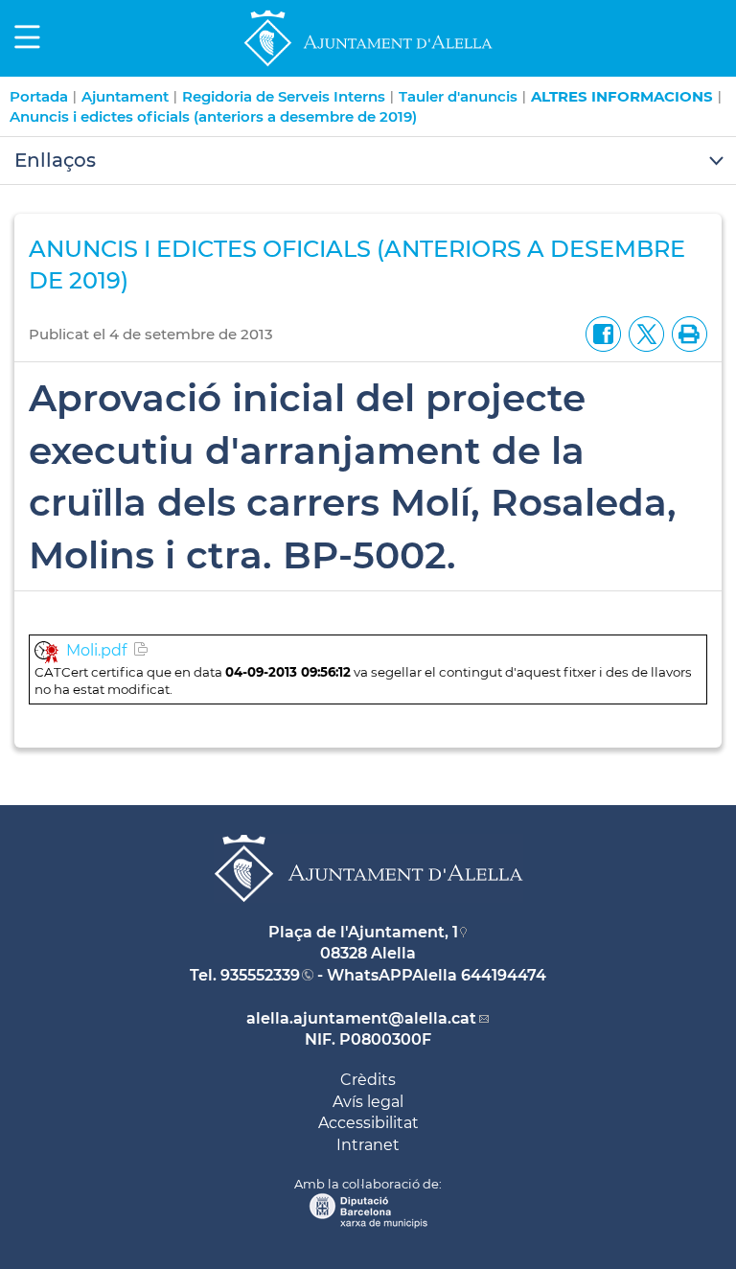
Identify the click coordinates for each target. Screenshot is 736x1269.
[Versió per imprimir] (685, 333)
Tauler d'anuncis (458, 96)
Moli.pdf (96, 650)
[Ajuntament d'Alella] (368, 65)
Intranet (368, 1145)
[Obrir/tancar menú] (368, 161)
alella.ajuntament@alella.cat (361, 1018)
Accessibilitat (368, 1123)
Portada (39, 96)
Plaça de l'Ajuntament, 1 (363, 932)
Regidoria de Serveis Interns (283, 96)
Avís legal (368, 1102)
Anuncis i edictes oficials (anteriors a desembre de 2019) (213, 116)
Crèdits (368, 1080)
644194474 (503, 975)
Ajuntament (125, 96)
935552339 (260, 975)
